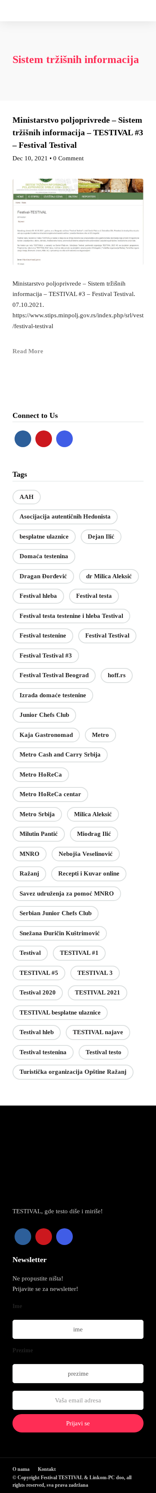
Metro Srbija (37, 814)
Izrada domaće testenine (53, 695)
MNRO (30, 853)
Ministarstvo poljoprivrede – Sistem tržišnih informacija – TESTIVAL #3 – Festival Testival (77, 132)
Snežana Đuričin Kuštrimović (60, 933)
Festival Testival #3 (46, 655)
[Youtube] (43, 438)
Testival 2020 (38, 992)
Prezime (22, 1350)
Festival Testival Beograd (54, 675)
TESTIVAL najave (98, 1032)
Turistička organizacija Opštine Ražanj (73, 1071)
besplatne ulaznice (44, 536)
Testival (30, 952)
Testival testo (103, 1052)
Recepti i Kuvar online (88, 873)
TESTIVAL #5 (39, 972)
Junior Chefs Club (44, 714)
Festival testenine (43, 635)
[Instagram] (64, 438)
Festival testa (94, 595)
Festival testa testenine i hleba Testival (71, 615)
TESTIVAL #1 (79, 952)
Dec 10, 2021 (30, 158)
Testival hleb (37, 1032)
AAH (27, 496)
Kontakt (47, 1469)
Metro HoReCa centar (50, 794)
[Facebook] (23, 438)
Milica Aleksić (93, 814)
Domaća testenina (44, 556)
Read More (27, 351)
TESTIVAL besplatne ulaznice (60, 1012)
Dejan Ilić (101, 536)
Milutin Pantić (39, 833)
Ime (17, 1306)
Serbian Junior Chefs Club (56, 913)
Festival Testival (107, 635)
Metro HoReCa (41, 774)
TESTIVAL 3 (95, 972)
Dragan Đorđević (43, 576)
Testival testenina (43, 1052)
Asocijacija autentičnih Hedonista (65, 516)
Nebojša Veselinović (86, 853)
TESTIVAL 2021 (97, 992)
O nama (21, 1469)
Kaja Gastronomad (46, 734)
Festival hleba (38, 595)
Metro (100, 734)
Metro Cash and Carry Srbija (60, 754)
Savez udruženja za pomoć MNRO (67, 893)
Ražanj (29, 873)
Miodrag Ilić (94, 833)
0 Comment (68, 158)
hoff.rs (117, 675)
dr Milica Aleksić (109, 576)
